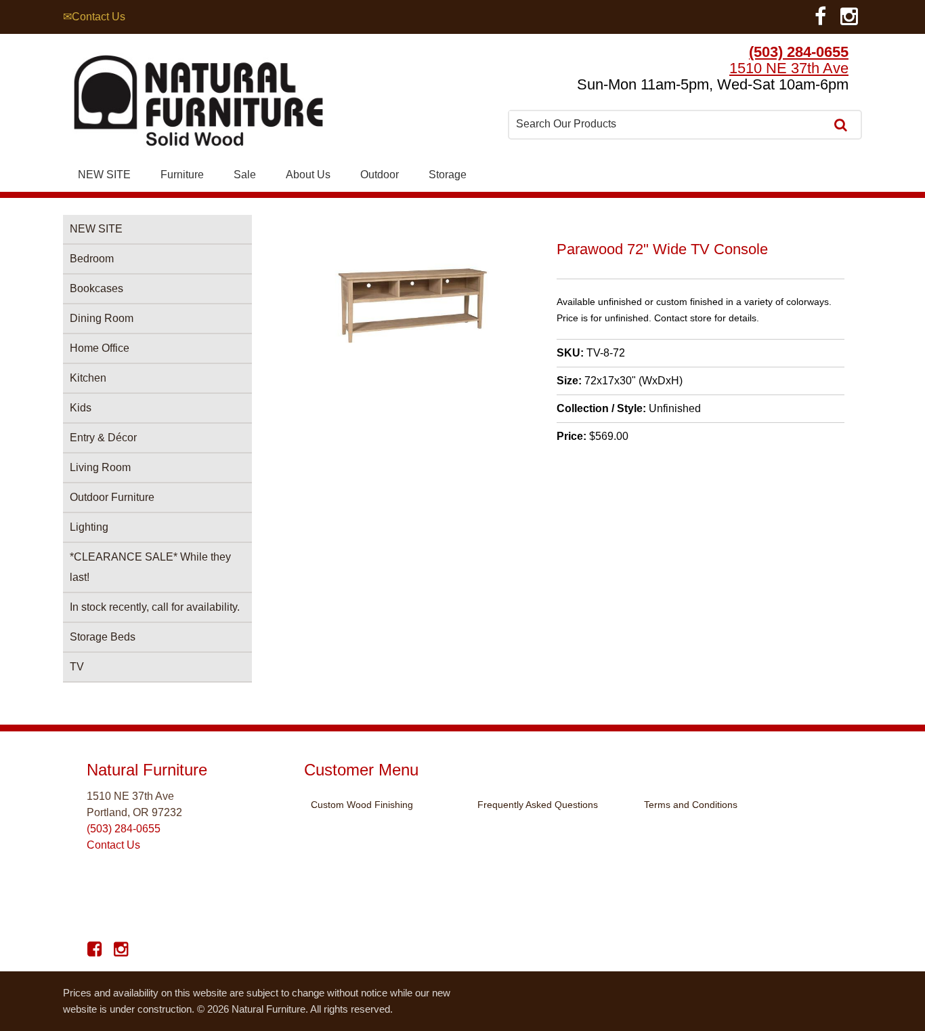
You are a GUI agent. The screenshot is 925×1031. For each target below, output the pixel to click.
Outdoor (379, 174)
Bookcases (96, 288)
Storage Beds (102, 637)
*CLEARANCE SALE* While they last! (150, 567)
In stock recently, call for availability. (155, 607)
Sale (245, 174)
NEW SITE (104, 174)
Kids (80, 407)
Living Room (100, 467)
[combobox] (668, 124)
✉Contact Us (94, 16)
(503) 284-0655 (798, 51)
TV (77, 666)
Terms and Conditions (690, 804)
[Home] (198, 104)
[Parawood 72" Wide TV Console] (413, 344)
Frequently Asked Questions (537, 804)
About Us (308, 174)
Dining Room (101, 318)
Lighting (89, 527)
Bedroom (92, 258)
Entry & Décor (103, 437)
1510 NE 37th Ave (788, 68)
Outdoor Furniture (112, 497)
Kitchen (88, 378)
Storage (448, 174)
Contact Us (113, 845)
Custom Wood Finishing (362, 804)
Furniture (182, 174)
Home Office (99, 348)
